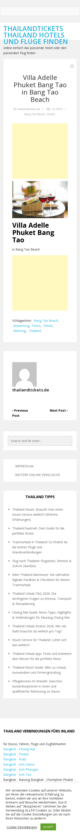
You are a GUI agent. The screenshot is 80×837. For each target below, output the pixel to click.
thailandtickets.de (29, 109)
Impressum (24, 466)
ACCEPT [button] (48, 827)
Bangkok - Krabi (14, 759)
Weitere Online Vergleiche (37, 475)
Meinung (19, 331)
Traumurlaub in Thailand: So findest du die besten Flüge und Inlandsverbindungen (40, 547)
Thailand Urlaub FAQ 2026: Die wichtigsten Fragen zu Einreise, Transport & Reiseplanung (42, 598)
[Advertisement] (40, 151)
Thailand (35, 331)
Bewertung (21, 326)
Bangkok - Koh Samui (18, 764)
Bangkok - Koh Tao (17, 774)
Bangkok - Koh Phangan (20, 769)
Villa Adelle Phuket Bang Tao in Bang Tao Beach (40, 88)
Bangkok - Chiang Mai (19, 749)
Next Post (58, 410)
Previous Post (20, 413)
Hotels (51, 114)
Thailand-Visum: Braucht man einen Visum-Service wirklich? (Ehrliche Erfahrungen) (37, 514)
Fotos (36, 326)
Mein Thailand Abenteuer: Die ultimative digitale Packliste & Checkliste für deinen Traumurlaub (41, 579)
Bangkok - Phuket (16, 754)
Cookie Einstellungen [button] (22, 827)
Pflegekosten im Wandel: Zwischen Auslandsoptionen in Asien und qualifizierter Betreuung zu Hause (37, 686)
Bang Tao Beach (34, 114)
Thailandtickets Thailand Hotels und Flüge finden (35, 35)
